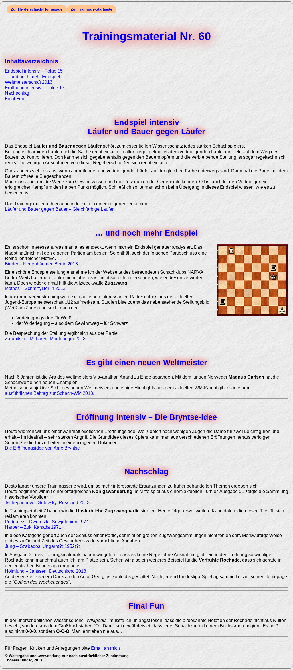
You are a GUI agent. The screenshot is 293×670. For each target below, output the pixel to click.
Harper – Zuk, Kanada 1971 (33, 527)
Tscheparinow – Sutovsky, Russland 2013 (47, 502)
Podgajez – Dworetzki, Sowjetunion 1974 (47, 521)
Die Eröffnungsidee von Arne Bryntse (42, 448)
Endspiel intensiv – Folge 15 (34, 71)
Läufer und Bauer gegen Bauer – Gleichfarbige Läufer (59, 209)
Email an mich (105, 648)
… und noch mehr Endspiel (32, 76)
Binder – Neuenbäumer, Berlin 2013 (41, 263)
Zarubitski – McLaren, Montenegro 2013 (45, 338)
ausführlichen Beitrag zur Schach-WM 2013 (49, 393)
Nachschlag (17, 93)
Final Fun (14, 98)
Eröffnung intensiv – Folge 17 (34, 87)
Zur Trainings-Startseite (91, 9)
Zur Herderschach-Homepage (36, 9)
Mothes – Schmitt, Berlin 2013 (35, 288)
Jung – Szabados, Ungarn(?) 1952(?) (42, 546)
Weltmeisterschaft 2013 (28, 82)
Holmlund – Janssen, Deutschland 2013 (45, 571)
